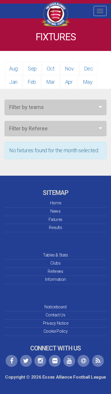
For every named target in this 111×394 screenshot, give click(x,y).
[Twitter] (26, 361)
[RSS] (98, 361)
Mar (50, 82)
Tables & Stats (55, 255)
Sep (32, 68)
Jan (13, 82)
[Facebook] (11, 361)
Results (55, 227)
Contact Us (55, 315)
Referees (55, 271)
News (55, 211)
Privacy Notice (55, 323)
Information (55, 279)
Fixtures (55, 219)
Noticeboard (55, 307)
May (88, 82)
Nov (69, 68)
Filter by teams (26, 107)
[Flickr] (55, 361)
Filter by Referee (28, 128)
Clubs (55, 263)
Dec (88, 68)
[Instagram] (40, 361)
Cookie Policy (55, 331)
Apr (69, 82)
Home (55, 203)
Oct (51, 68)
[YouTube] (69, 361)
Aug (13, 68)
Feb (32, 82)
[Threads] (83, 361)
